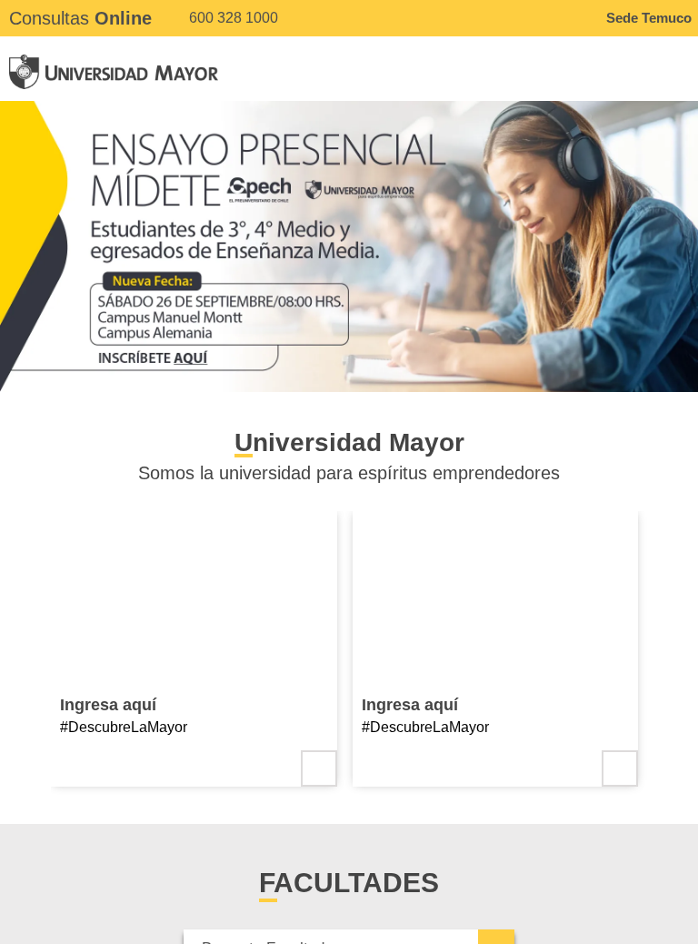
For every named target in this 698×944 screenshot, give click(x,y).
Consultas (80, 18)
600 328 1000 (231, 17)
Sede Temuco (649, 17)
